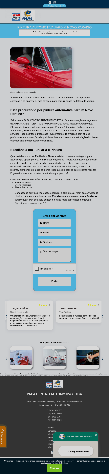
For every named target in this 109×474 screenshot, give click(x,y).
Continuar (54, 468)
